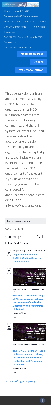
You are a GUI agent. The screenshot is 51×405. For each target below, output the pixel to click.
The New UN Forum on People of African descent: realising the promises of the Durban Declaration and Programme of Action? (29, 302)
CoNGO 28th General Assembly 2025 (23, 37)
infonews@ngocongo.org (20, 381)
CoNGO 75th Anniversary (17, 47)
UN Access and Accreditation (19, 21)
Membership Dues (32, 53)
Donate (38, 62)
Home (7, 11)
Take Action (38, 26)
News (43, 21)
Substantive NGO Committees (20, 16)
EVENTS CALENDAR (31, 70)
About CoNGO (21, 11)
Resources (9, 31)
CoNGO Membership (15, 26)
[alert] (25, 221)
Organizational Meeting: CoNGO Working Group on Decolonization (27, 258)
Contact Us (10, 42)
